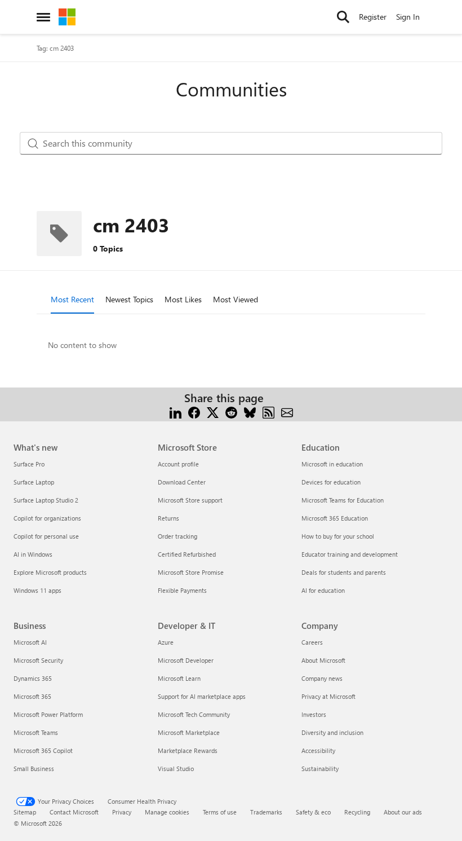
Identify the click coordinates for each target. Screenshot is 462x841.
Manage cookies (167, 812)
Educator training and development (349, 554)
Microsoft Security (38, 660)
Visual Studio (176, 768)
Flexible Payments (182, 590)
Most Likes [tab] (183, 299)
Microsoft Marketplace (189, 732)
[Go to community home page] (67, 16)
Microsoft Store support (190, 500)
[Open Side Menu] (43, 16)
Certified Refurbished (187, 554)
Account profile (178, 464)
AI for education (323, 590)
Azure (166, 642)
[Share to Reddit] (231, 411)
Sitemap (25, 812)
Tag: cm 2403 (55, 47)
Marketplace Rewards (187, 750)
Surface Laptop (34, 482)
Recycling (357, 812)
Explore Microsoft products (50, 572)
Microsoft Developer (186, 660)
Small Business (34, 768)
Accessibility (318, 750)
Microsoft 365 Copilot (43, 750)
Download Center (182, 482)
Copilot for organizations (47, 518)
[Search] (343, 17)
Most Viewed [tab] (235, 299)
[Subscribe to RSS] (268, 411)
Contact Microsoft (74, 812)
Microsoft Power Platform (48, 714)
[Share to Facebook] (194, 411)
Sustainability (320, 768)
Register (373, 16)
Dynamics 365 (33, 678)
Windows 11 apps (37, 590)
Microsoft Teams (36, 732)
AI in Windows (33, 554)
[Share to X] (213, 411)
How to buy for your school (337, 536)
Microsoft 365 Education (334, 518)
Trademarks (266, 812)
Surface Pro (29, 464)
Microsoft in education (332, 464)
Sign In (408, 16)
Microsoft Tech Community (194, 714)
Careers (312, 642)
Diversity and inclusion (332, 732)
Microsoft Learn (179, 678)
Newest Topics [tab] (129, 299)
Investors (313, 714)
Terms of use (220, 812)
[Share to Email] (287, 411)
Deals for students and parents (343, 572)
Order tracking (177, 536)
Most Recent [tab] (72, 299)
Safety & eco (313, 812)
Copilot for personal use (46, 536)
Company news (322, 678)
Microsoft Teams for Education (342, 500)
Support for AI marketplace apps (202, 696)
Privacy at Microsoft (328, 696)
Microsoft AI (30, 642)
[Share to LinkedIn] (175, 411)
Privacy (121, 812)
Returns (168, 518)
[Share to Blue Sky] (250, 411)
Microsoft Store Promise (191, 572)
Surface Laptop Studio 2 (46, 500)
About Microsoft (323, 660)
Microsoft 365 (32, 696)
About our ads (403, 812)
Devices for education (331, 482)
